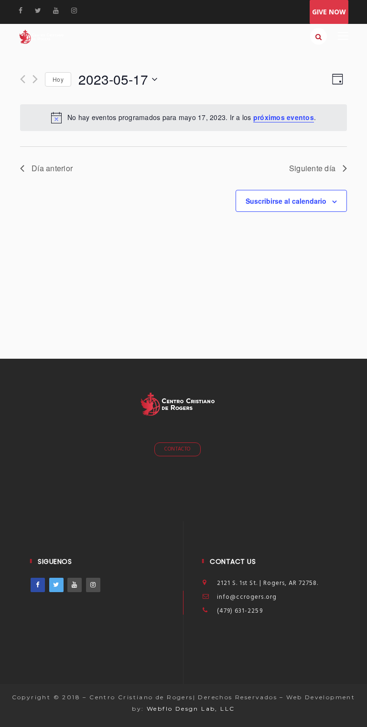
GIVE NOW (329, 11)
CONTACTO (177, 449)
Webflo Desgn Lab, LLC (191, 708)
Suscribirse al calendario (286, 201)
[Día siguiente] (35, 79)
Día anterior (52, 168)
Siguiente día (312, 168)
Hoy (58, 79)
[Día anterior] (22, 79)
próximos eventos (283, 117)
